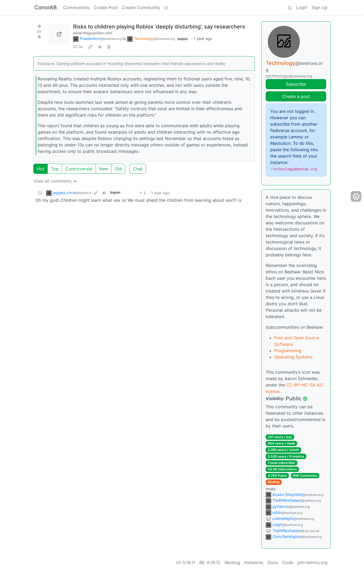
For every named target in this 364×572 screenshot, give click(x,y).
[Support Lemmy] (166, 7)
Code (287, 562)
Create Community (141, 7)
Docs (273, 562)
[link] (90, 47)
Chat (138, 168)
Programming (287, 350)
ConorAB (45, 7)
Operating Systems (293, 357)
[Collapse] (39, 193)
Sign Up (319, 7)
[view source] (108, 47)
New (103, 168)
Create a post (296, 96)
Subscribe (296, 84)
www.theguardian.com (92, 33)
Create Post (106, 7)
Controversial (78, 168)
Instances (253, 562)
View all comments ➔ (55, 181)
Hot (40, 168)
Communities (76, 7)
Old (118, 168)
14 (80, 46)
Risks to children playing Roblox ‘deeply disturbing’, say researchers (159, 26)
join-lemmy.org (312, 562)
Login (301, 7)
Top (55, 168)
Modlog (274, 482)
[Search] (289, 7)
